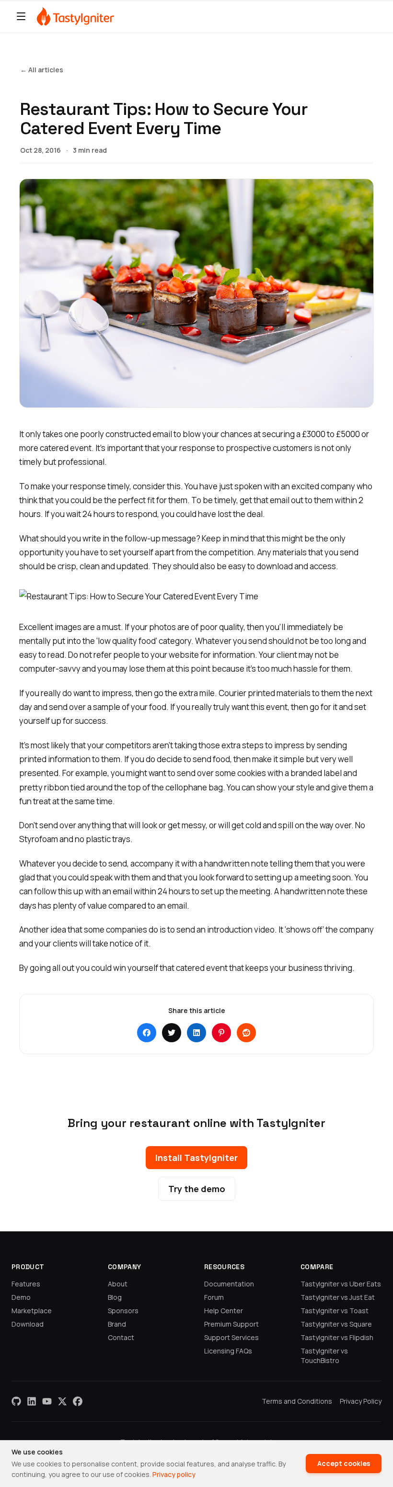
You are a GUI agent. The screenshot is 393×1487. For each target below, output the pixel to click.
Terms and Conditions (297, 1401)
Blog (115, 1297)
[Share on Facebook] (146, 1032)
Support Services (231, 1337)
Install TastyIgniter (196, 1157)
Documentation (229, 1283)
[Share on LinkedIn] (196, 1032)
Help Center (223, 1310)
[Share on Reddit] (246, 1032)
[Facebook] (77, 1401)
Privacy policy (174, 1474)
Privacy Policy (360, 1401)
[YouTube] (47, 1401)
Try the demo (196, 1188)
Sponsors (123, 1310)
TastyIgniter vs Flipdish (337, 1337)
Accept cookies (343, 1463)
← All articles (41, 69)
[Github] (16, 1401)
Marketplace (32, 1310)
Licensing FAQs (228, 1350)
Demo (21, 1297)
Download (28, 1324)
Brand (117, 1324)
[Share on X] (171, 1032)
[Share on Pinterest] (221, 1032)
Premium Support (231, 1324)
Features (26, 1283)
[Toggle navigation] (21, 16)
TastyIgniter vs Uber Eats (341, 1283)
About (117, 1283)
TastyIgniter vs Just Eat (338, 1297)
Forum (214, 1297)
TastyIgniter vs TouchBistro (324, 1355)
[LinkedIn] (31, 1401)
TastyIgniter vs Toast (335, 1310)
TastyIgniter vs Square (336, 1324)
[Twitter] (62, 1401)
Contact (121, 1337)
